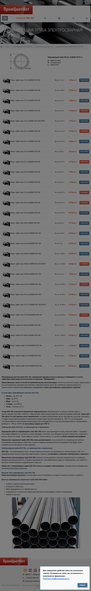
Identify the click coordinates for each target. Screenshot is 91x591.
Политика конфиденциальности (56, 579)
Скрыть (82, 585)
